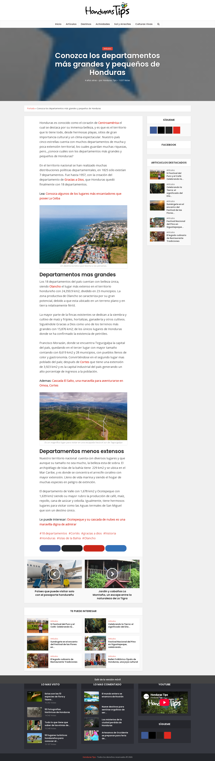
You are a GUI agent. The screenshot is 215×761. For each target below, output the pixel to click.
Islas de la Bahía (70, 538)
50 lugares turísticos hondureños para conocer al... (56, 738)
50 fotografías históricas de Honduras (58, 711)
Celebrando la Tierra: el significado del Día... (120, 625)
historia (110, 533)
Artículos (71, 24)
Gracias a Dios (74, 180)
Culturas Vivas (144, 24)
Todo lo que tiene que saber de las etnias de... (57, 724)
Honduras (48, 538)
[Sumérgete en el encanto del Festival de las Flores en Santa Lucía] (158, 205)
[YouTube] (176, 130)
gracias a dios (92, 533)
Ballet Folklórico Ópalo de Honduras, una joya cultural (123, 661)
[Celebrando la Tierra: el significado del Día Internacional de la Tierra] (158, 188)
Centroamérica (108, 123)
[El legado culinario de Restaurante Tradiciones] (158, 236)
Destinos (86, 24)
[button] (50, 548)
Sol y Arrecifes (122, 24)
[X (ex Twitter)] (168, 130)
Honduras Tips (110, 80)
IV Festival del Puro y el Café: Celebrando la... (62, 625)
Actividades (103, 24)
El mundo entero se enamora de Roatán (112, 695)
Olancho (55, 286)
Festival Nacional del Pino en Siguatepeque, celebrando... (122, 644)
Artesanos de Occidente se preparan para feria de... (115, 735)
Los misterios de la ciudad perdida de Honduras (112, 722)
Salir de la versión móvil (107, 679)
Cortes (84, 362)
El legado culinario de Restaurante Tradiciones (63, 661)
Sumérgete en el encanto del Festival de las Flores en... (64, 644)
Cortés (75, 533)
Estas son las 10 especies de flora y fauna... (55, 696)
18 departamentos (54, 533)
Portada (31, 108)
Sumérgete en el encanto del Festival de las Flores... (175, 208)
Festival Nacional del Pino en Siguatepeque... (176, 224)
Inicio (58, 24)
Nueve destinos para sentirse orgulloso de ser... (113, 709)
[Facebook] (153, 130)
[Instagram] (161, 130)
